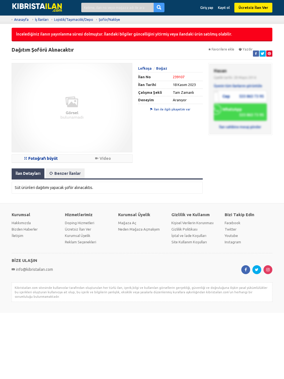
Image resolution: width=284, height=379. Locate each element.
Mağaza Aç (127, 223)
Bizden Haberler (25, 229)
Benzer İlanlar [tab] (67, 173)
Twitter (231, 229)
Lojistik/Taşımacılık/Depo (73, 19)
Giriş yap (206, 7)
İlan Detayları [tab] (28, 173)
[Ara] (159, 7)
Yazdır (248, 49)
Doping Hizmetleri (79, 223)
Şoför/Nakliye (109, 19)
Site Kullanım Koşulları (189, 242)
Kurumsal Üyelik (77, 235)
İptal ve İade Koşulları (188, 235)
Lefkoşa (145, 68)
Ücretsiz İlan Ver (253, 7)
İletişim (17, 235)
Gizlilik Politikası (184, 229)
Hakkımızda (21, 223)
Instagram (233, 242)
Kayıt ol (224, 7)
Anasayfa (21, 19)
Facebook (232, 223)
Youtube (231, 235)
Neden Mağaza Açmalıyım (139, 229)
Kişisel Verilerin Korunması (192, 223)
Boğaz (161, 68)
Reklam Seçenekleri (80, 242)
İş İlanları (42, 19)
